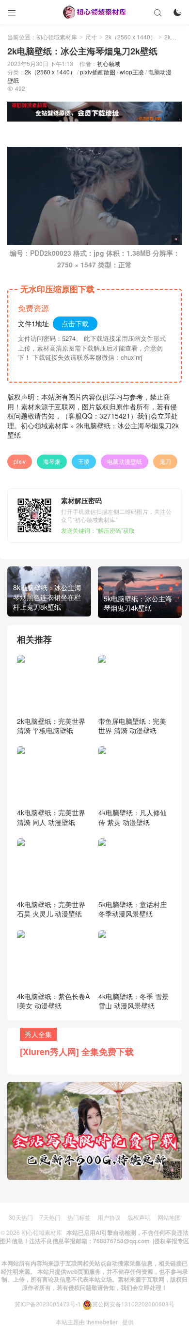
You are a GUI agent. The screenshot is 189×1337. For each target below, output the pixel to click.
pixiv (20, 461)
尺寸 (91, 37)
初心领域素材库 (56, 37)
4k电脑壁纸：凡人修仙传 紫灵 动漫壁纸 (132, 817)
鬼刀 (165, 461)
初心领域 (108, 63)
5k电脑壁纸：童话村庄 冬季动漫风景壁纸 (132, 909)
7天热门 (50, 1217)
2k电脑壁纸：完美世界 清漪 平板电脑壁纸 (51, 726)
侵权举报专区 (171, 1240)
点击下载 (75, 323)
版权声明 (139, 1217)
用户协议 (109, 1217)
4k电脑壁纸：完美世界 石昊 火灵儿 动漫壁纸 (51, 909)
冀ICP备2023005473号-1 (48, 1304)
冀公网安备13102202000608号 (133, 1304)
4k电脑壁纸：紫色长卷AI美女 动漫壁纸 (53, 1001)
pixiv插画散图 (97, 72)
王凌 (84, 461)
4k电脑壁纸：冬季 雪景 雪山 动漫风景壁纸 (133, 1001)
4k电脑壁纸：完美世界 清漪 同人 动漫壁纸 (51, 817)
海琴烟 (52, 461)
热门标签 (79, 1217)
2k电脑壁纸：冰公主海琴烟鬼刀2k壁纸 (93, 430)
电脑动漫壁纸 (124, 461)
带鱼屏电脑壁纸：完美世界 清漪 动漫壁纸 (132, 726)
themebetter (102, 1322)
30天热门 (21, 1217)
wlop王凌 (132, 72)
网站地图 (169, 1217)
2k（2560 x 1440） (130, 37)
